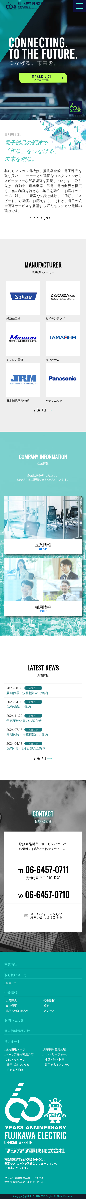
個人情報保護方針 (17, 1031)
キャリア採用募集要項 (20, 1054)
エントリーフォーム (56, 1054)
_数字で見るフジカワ (56, 1064)
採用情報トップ (15, 1049)
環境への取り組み (17, 1011)
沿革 (46, 1005)
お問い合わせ (14, 1020)
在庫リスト (13, 983)
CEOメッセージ (15, 1059)
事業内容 (10, 964)
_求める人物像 (15, 1070)
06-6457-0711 (47, 869)
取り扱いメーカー (17, 975)
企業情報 (10, 992)
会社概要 (11, 1005)
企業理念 (11, 1000)
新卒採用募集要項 (54, 1049)
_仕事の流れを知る (17, 1064)
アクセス (49, 1011)
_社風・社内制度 (53, 1059)
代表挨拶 (49, 1000)
